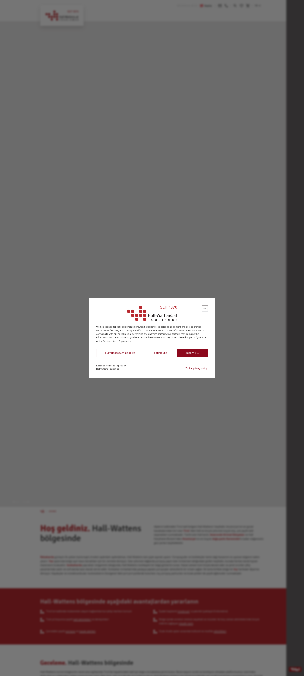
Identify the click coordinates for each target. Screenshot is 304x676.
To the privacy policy (196, 368)
